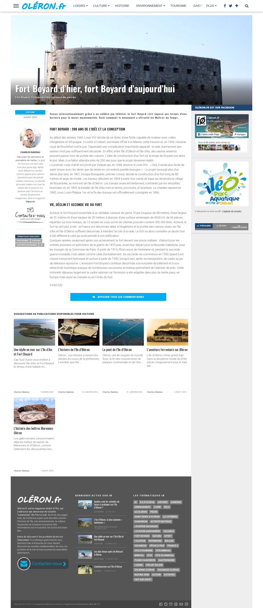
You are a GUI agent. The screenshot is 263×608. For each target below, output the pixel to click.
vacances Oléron (168, 570)
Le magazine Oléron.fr (43, 604)
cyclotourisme (143, 550)
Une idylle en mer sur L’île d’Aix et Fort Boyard (33, 351)
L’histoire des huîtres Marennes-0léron (34, 430)
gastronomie (166, 560)
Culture (100, 6)
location (140, 541)
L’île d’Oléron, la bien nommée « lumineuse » (108, 521)
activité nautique (161, 521)
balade (169, 541)
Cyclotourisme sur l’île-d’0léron (108, 566)
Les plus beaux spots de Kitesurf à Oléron (108, 553)
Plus (210, 6)
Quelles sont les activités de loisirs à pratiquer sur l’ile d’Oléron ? (106, 504)
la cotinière (170, 516)
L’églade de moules (232, 211)
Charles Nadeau (30, 152)
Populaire (205, 226)
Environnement (149, 6)
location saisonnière (147, 531)
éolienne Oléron (144, 570)
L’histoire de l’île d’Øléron (74, 349)
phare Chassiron (145, 560)
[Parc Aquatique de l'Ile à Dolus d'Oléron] (222, 205)
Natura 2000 (142, 574)
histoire (36, 241)
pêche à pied (157, 545)
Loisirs (79, 6)
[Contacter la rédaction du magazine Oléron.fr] (30, 222)
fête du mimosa (164, 555)
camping (176, 502)
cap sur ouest (143, 579)
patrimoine (155, 541)
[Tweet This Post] (34, 340)
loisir (157, 507)
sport (168, 536)
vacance (169, 531)
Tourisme (178, 6)
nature (157, 536)
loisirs (139, 565)
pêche (153, 512)
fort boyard (22, 241)
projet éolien (154, 565)
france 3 (172, 545)
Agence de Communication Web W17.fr (82, 604)
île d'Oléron (147, 502)
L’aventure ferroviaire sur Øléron (167, 349)
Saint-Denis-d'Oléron (147, 516)
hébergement (142, 507)
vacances (140, 545)
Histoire (122, 6)
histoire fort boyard (27, 245)
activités (169, 574)
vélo (167, 507)
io (42, 245)
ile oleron (141, 512)
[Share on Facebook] (27, 340)
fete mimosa (163, 550)
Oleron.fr (30, 201)
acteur (156, 574)
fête (149, 555)
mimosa (139, 555)
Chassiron (141, 521)
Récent (223, 226)
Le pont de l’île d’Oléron (117, 349)
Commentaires (239, 227)
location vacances (146, 526)
